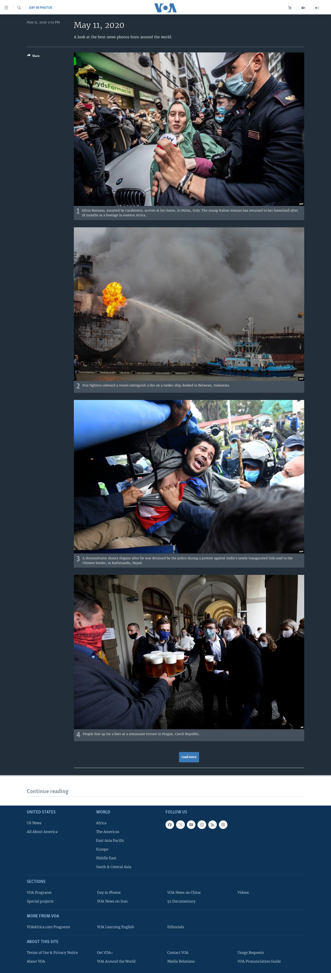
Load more (189, 757)
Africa (101, 823)
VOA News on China (184, 892)
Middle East (106, 858)
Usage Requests (251, 952)
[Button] (33, 56)
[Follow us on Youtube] (191, 824)
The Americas (107, 832)
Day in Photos (40, 8)
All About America (42, 832)
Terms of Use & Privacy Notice (52, 952)
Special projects (40, 901)
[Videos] (303, 8)
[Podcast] (223, 824)
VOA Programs (39, 892)
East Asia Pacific (110, 840)
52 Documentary (181, 901)
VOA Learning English (115, 927)
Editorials (175, 927)
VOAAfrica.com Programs (48, 927)
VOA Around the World (116, 961)
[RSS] (212, 824)
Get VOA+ (105, 952)
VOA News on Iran (112, 901)
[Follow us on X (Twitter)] (180, 824)
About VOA (36, 961)
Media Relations (181, 961)
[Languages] (290, 8)
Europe (102, 849)
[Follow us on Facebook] (170, 824)
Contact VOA (177, 952)
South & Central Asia (113, 867)
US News (34, 823)
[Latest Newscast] (317, 8)
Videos (243, 892)
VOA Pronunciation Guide (259, 961)
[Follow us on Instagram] (201, 824)
